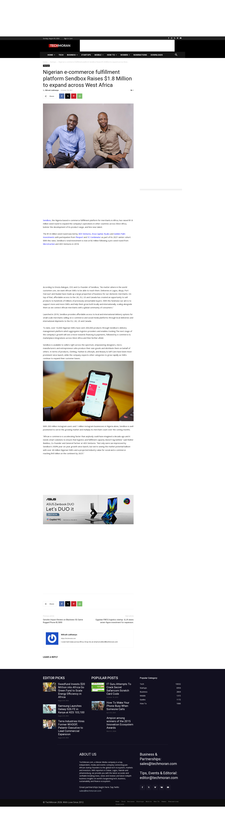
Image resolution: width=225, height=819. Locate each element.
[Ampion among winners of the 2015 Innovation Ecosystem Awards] (97, 721)
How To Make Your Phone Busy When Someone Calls (118, 706)
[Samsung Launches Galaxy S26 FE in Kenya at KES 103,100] (49, 708)
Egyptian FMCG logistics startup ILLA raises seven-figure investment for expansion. (115, 621)
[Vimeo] (177, 38)
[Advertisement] (78, 18)
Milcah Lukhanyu (52, 90)
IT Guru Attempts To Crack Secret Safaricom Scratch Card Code (119, 688)
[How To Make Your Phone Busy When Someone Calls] (97, 705)
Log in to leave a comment (54, 661)
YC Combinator (94, 237)
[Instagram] (171, 38)
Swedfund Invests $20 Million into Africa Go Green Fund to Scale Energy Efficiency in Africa (71, 690)
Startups (46, 66)
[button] (176, 55)
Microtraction (49, 244)
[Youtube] (180, 38)
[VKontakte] (161, 787)
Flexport (79, 237)
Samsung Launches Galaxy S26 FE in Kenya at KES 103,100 (71, 709)
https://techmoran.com (68, 638)
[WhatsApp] (79, 96)
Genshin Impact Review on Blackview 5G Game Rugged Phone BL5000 (63, 621)
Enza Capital (97, 233)
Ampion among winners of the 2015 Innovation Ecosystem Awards (120, 722)
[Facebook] (168, 38)
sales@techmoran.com (90, 790)
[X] (174, 38)
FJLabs (107, 233)
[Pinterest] (73, 96)
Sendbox (47, 220)
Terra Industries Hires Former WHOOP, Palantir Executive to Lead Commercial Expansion (71, 728)
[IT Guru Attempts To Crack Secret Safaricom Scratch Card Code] (97, 687)
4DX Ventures (84, 233)
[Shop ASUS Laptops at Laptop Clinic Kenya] (88, 509)
